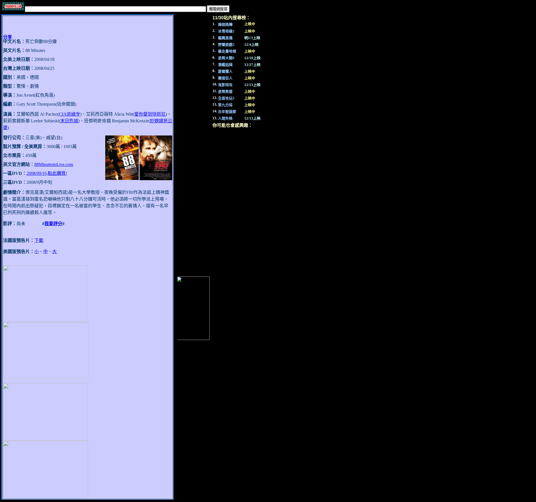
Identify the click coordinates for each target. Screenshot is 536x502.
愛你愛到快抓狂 (150, 114)
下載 (38, 240)
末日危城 (69, 120)
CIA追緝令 (69, 114)
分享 (7, 37)
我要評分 (53, 223)
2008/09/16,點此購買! (47, 173)
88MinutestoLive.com (53, 164)
